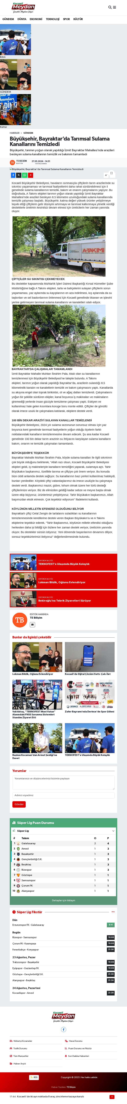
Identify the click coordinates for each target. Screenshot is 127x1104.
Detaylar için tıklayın (63, 900)
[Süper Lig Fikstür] (113, 912)
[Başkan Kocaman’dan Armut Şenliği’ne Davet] (37, 738)
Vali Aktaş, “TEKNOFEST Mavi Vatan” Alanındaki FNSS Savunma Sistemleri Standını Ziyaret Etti (33, 714)
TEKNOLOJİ (52, 19)
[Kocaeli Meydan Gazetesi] (23, 8)
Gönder (19, 804)
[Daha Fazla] (30, 175)
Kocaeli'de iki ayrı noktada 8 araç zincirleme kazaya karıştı (50, 1096)
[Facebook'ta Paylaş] (13, 175)
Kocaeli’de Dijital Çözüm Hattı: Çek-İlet (88, 674)
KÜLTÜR (78, 19)
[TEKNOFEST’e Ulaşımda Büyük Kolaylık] (90, 738)
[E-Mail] (32, 624)
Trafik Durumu (20, 1048)
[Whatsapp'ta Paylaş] (24, 175)
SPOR (66, 19)
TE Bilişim (36, 617)
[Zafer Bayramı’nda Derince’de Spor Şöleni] (90, 694)
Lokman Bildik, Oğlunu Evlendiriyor (32, 674)
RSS (35, 1077)
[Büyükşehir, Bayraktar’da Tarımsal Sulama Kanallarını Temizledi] (63, 169)
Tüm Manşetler (20, 1056)
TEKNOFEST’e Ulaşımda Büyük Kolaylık (87, 755)
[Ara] (110, 7)
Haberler (15, 133)
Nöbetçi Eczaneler (23, 1041)
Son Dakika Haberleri (78, 1056)
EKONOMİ (36, 19)
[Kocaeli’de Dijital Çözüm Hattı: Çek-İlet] (90, 657)
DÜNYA (22, 19)
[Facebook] (63, 1029)
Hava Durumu (75, 1041)
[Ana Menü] (114, 7)
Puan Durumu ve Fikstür (80, 1048)
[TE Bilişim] (19, 620)
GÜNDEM (8, 19)
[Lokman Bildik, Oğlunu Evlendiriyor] (37, 657)
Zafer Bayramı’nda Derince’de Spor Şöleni (89, 711)
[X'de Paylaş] (18, 175)
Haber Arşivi (20, 1064)
